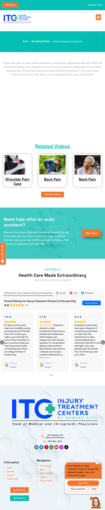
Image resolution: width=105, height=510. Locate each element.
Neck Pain (87, 179)
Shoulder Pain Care (17, 181)
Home (25, 41)
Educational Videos (41, 41)
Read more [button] (44, 357)
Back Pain (52, 179)
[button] (98, 17)
